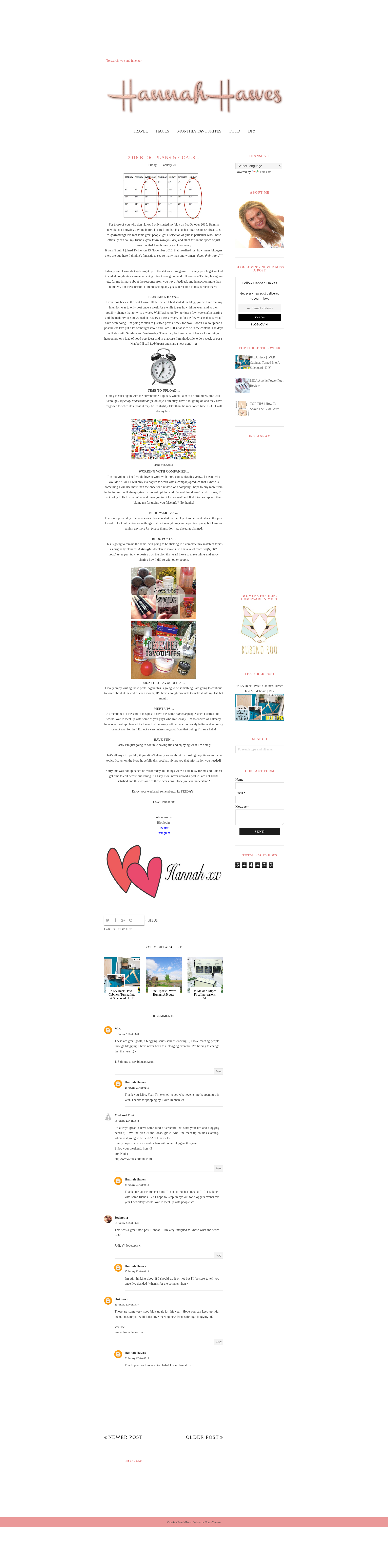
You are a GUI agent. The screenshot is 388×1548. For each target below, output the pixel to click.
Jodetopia (121, 1217)
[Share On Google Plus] (123, 920)
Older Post (202, 1437)
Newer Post (125, 1437)
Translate (265, 172)
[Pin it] (130, 920)
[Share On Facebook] (115, 920)
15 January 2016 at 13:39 (127, 1034)
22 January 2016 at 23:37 (127, 1304)
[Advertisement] (194, 28)
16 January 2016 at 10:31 (127, 1223)
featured (125, 929)
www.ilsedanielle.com (129, 1332)
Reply (218, 1071)
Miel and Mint (124, 1115)
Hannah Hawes (135, 1082)
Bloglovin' (163, 822)
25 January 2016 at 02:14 (137, 1185)
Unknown (121, 1299)
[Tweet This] (107, 920)
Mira (118, 1028)
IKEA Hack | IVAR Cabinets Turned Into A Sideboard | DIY (265, 362)
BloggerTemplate (213, 1522)
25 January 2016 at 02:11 (137, 1271)
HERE (155, 302)
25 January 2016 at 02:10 (137, 1087)
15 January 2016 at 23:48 (127, 1120)
